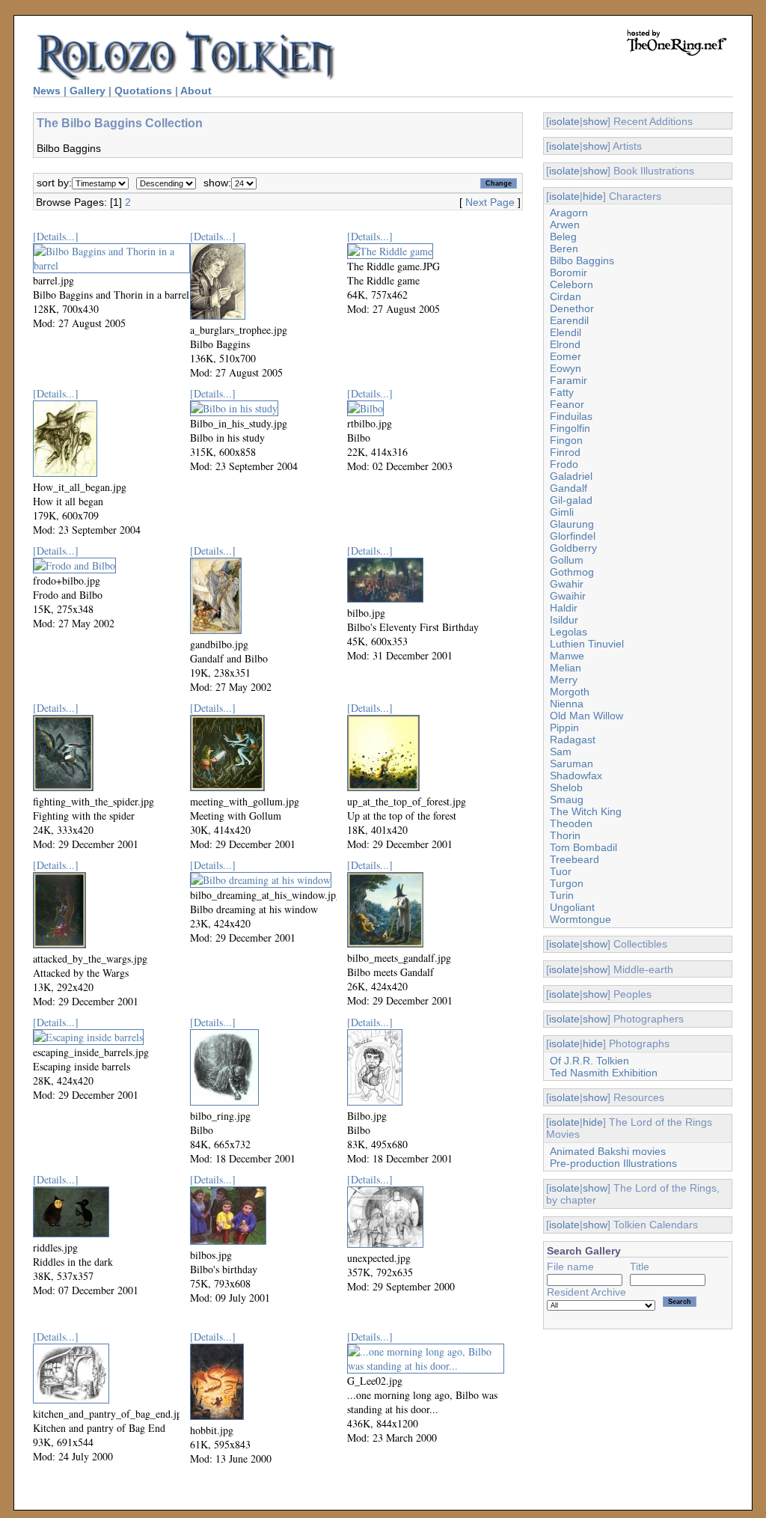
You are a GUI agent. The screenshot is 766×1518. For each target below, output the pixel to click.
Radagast (572, 740)
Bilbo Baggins (582, 260)
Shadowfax (576, 775)
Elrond (565, 344)
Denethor (572, 308)
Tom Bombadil (583, 847)
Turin (562, 895)
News (47, 91)
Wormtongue (580, 919)
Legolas (568, 632)
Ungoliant (572, 907)
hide (593, 196)
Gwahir (566, 584)
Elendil (565, 332)
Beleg (563, 237)
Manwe (567, 656)
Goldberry (573, 548)
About (196, 91)
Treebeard (574, 859)
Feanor (567, 404)
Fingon (566, 440)
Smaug (566, 799)
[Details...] (56, 236)
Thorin (565, 835)
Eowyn (565, 368)
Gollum (566, 560)
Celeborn (571, 284)
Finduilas (571, 416)
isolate (564, 121)
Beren (564, 248)
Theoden (571, 823)
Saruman (571, 763)
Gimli (562, 512)
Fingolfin (570, 428)
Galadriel (571, 476)
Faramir (568, 380)
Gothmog (572, 572)
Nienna (566, 704)
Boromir (568, 272)
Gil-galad (571, 500)
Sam (561, 752)
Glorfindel (572, 536)
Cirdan (565, 296)
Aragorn (569, 213)
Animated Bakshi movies (608, 1151)
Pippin (564, 728)
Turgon (566, 883)
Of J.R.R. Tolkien (589, 1061)
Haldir (563, 608)
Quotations (143, 91)
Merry (563, 680)
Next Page (490, 202)
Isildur (564, 620)
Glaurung (572, 524)
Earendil (569, 320)
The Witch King (586, 811)
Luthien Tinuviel (587, 644)
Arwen (565, 225)
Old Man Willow (586, 716)
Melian (565, 668)
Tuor (561, 871)
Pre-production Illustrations (613, 1163)
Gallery (87, 91)
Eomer (565, 356)
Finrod (565, 452)
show (595, 121)
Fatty (562, 392)
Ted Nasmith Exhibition (604, 1073)
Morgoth (569, 692)
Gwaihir (568, 596)
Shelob (566, 787)
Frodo (564, 464)
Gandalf (568, 488)
